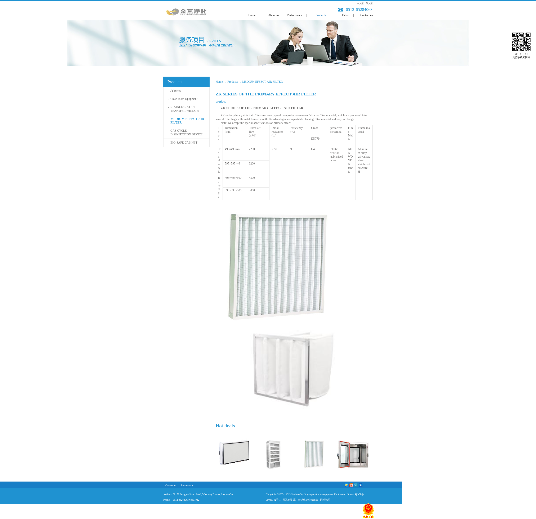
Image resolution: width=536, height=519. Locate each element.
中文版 (360, 3)
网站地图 (286, 499)
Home (251, 15)
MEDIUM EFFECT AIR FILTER (262, 81)
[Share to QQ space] (346, 485)
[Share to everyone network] (361, 485)
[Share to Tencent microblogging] (356, 485)
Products (232, 81)
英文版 (369, 3)
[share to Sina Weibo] (351, 485)
